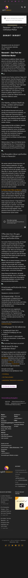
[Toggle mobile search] (22, 7)
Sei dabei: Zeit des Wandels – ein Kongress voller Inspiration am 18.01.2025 (6, 522)
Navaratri (3, 430)
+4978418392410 (20, 478)
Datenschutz (12, 542)
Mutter (9, 428)
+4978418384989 (22, 480)
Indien (6, 428)
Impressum (23, 540)
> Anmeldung (5, 374)
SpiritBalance (21, 486)
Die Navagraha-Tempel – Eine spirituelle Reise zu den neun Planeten (6, 510)
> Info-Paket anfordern (7, 377)
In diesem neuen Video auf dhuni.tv (11, 190)
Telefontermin (15, 364)
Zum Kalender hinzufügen (9, 386)
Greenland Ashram (6, 324)
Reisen (2, 424)
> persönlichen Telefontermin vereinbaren (12, 380)
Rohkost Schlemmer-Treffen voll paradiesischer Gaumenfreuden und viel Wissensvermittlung (18, 403)
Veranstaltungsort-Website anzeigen (9, 455)
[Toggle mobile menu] (25, 7)
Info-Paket (11, 362)
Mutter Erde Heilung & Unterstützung (8, 403)
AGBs (17, 542)
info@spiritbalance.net (21, 484)
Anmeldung (4, 358)
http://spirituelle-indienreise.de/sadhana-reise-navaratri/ (7, 436)
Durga (2, 428)
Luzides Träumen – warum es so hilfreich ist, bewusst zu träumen (6, 499)
